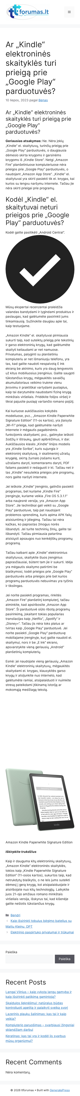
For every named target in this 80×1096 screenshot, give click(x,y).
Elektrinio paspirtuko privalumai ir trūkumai (42, 932)
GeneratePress (60, 1090)
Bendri (15, 915)
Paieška (11, 952)
